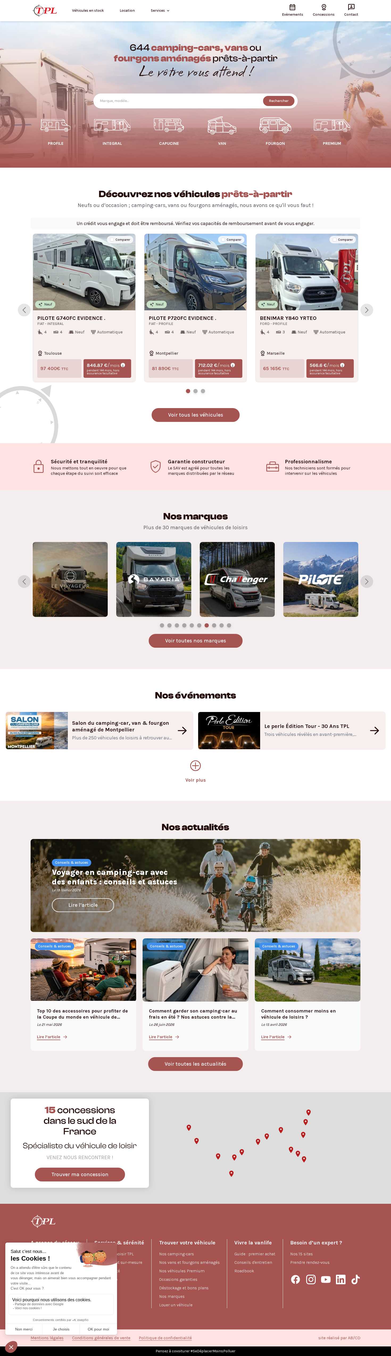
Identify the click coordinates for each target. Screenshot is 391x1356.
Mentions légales (47, 1337)
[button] (196, 1141)
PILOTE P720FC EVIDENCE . (182, 318)
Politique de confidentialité (165, 1337)
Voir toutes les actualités (195, 1064)
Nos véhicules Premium (182, 1270)
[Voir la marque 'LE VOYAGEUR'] (214, 625)
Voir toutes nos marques (195, 641)
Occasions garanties (178, 1279)
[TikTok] (355, 1279)
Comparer (122, 239)
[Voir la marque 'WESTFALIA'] (199, 625)
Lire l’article (83, 905)
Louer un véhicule (176, 1304)
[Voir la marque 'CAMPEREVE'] (184, 625)
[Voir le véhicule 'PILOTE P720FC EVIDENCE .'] (195, 391)
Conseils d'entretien (253, 1262)
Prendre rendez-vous (310, 1262)
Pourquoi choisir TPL (114, 1253)
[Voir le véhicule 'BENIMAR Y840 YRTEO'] (203, 391)
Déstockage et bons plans (184, 1287)
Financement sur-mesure (118, 1262)
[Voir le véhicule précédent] (24, 310)
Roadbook (244, 1270)
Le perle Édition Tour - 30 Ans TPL (306, 726)
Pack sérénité (107, 1270)
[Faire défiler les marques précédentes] (24, 581)
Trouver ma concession (80, 1174)
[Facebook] (295, 1279)
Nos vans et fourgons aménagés (189, 1262)
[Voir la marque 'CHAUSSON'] (169, 625)
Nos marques (172, 1296)
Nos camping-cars (176, 1253)
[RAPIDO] (320, 579)
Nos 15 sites (301, 1253)
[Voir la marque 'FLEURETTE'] (207, 625)
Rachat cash (105, 1287)
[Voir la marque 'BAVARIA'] (221, 625)
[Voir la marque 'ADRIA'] (192, 625)
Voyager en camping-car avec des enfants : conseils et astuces (114, 877)
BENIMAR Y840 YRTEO (288, 318)
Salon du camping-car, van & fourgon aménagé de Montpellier (120, 726)
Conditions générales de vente (101, 1337)
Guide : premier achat (254, 1253)
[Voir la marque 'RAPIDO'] (177, 625)
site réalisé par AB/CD (339, 1337)
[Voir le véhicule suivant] (366, 310)
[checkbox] (112, 239)
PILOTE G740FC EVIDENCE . (71, 318)
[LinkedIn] (341, 1279)
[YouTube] (326, 1279)
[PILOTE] (153, 579)
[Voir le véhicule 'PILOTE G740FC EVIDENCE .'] (188, 391)
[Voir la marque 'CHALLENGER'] (229, 625)
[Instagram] (311, 1279)
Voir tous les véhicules (195, 415)
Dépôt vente (106, 1279)
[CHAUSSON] (237, 579)
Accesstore (104, 1296)
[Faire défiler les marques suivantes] (366, 581)
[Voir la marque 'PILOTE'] (162, 625)
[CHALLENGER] (70, 579)
